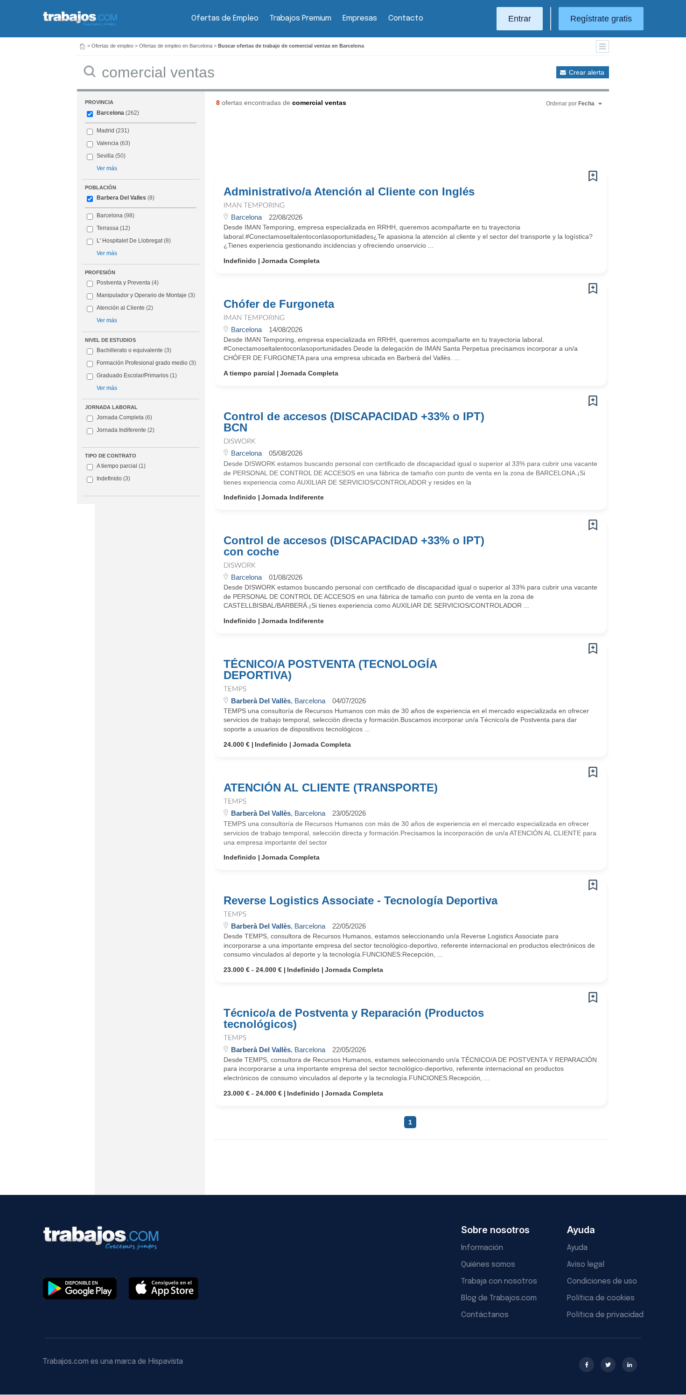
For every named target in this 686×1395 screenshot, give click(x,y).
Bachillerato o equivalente (134, 350)
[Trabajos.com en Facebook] (586, 1364)
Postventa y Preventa (123, 282)
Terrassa (108, 228)
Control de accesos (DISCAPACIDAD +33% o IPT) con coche (354, 546)
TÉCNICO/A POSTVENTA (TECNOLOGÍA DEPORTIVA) (330, 670)
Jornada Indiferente (125, 430)
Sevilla (105, 156)
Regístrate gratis (601, 18)
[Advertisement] (391, 142)
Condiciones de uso (602, 1281)
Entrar (519, 18)
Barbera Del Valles (121, 197)
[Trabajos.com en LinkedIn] (629, 1364)
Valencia (108, 143)
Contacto (405, 18)
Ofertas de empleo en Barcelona (175, 46)
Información (482, 1248)
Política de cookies (601, 1298)
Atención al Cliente (121, 308)
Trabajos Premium (300, 18)
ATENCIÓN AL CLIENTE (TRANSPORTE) (331, 787)
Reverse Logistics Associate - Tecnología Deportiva (360, 900)
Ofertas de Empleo (225, 18)
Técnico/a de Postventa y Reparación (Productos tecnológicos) (354, 1018)
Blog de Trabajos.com (499, 1298)
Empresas (360, 18)
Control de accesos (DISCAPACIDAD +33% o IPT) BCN (354, 422)
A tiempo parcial (121, 466)
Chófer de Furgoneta (279, 304)
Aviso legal (585, 1265)
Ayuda (577, 1248)
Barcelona (110, 113)
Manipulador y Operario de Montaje (142, 295)
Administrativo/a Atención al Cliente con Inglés (349, 191)
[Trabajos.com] (80, 25)
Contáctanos (485, 1315)
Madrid (105, 130)
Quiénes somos (488, 1265)
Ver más (107, 168)
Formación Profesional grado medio (146, 363)
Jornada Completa (124, 417)
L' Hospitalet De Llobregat (129, 240)
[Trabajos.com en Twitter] (608, 1364)
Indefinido (113, 478)
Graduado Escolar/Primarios (137, 375)
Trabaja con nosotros (499, 1281)
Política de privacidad (605, 1315)
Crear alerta (586, 72)
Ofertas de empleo (112, 46)
